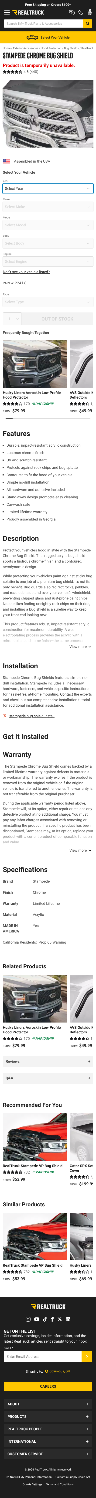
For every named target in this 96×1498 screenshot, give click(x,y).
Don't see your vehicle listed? (26, 272)
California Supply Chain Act (72, 1477)
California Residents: (34, 942)
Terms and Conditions (60, 1484)
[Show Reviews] (20, 72)
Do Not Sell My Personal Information (29, 1477)
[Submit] (87, 1356)
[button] (48, 1404)
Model (6, 217)
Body (6, 235)
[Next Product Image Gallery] (89, 114)
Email (8, 1348)
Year (5, 181)
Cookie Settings (32, 1484)
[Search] (87, 23)
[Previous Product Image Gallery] (7, 114)
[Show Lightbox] (48, 114)
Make (6, 199)
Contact (66, 694)
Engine (7, 254)
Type (6, 294)
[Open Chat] (72, 12)
